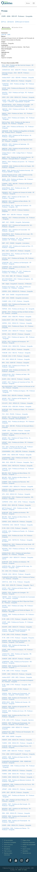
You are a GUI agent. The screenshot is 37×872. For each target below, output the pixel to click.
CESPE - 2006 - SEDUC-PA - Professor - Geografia (16, 825)
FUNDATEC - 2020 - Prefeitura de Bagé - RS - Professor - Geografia (18, 84)
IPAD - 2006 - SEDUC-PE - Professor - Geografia (16, 813)
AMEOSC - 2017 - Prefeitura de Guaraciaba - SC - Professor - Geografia (16, 230)
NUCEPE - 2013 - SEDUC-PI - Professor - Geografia (17, 330)
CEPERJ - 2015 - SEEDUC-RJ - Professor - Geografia (17, 291)
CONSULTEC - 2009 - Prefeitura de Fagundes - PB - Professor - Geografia (17, 654)
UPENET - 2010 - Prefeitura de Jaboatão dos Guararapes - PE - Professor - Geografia (18, 597)
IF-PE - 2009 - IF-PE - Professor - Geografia (14, 670)
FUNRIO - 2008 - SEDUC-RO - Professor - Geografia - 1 (18, 777)
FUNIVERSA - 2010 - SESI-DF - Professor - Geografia (17, 525)
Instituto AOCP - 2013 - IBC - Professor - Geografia (16, 320)
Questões (25, 851)
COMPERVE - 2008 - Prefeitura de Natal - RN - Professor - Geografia (18, 766)
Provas (24, 846)
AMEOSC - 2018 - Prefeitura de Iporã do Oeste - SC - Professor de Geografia (17, 149)
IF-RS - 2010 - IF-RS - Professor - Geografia (14, 528)
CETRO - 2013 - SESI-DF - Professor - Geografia (16, 334)
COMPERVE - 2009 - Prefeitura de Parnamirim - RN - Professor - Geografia (17, 662)
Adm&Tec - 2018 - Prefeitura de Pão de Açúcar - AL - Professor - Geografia (17, 136)
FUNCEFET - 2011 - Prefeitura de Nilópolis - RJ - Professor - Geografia (16, 434)
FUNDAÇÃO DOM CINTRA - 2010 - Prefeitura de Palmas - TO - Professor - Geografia (18, 577)
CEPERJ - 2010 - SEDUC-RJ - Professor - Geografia (17, 521)
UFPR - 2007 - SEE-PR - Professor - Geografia (15, 792)
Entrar (28, 3)
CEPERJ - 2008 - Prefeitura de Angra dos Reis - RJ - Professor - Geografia (17, 757)
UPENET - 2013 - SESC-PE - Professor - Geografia (16, 316)
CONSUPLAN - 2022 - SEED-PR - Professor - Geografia (18, 70)
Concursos (7, 846)
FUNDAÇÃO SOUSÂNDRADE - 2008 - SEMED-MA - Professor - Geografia (17, 762)
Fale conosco (8, 851)
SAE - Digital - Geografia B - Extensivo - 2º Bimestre (17, 283)
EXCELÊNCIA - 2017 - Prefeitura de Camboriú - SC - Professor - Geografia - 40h (17, 206)
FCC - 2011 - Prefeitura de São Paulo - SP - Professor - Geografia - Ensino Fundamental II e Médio (18, 447)
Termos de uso (27, 853)
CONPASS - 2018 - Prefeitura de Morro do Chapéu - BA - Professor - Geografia (18, 166)
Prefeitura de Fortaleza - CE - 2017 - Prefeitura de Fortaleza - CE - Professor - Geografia (16, 272)
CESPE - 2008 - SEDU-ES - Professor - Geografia (16, 750)
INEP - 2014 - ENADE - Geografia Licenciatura (15, 298)
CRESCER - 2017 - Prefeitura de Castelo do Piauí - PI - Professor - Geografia (17, 246)
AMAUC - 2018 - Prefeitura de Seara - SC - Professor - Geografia (17, 114)
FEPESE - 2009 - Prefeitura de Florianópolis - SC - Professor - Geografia (16, 698)
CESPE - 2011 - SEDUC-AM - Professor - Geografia (16, 454)
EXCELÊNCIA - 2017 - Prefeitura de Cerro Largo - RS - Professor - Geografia (17, 234)
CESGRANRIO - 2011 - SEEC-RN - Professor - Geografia (18, 451)
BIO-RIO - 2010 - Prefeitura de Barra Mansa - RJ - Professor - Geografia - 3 (16, 473)
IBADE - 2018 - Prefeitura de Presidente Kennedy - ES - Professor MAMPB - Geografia (18, 171)
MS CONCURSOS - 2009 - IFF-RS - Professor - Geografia (15, 689)
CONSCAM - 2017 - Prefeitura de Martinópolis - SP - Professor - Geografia (17, 263)
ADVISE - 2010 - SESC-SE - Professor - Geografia (16, 505)
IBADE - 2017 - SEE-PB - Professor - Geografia (15, 214)
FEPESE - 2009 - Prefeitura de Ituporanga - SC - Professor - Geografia (16, 646)
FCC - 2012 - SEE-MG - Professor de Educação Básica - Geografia (18, 426)
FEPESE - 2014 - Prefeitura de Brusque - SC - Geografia (18, 309)
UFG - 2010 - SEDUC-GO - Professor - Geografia (16, 494)
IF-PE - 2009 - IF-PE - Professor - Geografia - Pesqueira (18, 637)
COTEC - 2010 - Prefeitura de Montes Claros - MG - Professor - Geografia (17, 588)
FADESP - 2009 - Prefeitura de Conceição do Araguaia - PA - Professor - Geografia (18, 681)
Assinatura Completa (10, 842)
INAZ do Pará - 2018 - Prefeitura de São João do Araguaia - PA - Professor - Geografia (16, 123)
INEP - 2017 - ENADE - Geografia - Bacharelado (16, 222)
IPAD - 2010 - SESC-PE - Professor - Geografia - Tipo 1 (18, 462)
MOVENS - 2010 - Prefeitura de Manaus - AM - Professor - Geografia (18, 549)
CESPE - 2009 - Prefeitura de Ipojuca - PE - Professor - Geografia (17, 650)
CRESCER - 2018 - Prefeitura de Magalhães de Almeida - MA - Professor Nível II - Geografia (18, 131)
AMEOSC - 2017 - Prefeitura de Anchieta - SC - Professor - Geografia (18, 218)
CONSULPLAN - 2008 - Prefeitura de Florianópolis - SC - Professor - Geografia (18, 732)
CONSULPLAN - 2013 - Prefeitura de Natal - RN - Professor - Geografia (16, 375)
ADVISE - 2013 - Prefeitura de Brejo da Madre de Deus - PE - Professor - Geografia (18, 312)
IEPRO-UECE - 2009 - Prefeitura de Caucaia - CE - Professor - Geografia (16, 702)
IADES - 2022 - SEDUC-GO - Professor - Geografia (16, 81)
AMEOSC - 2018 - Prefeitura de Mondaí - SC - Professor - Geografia (18, 109)
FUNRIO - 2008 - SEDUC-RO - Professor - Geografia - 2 (18, 773)
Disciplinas (7, 849)
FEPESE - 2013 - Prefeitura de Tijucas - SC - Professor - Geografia (18, 326)
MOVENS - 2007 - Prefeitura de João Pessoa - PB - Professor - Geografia (16, 809)
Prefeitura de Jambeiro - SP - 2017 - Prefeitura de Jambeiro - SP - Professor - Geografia (16, 239)
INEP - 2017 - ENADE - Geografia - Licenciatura (15, 243)
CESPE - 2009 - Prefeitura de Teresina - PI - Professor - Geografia (18, 622)
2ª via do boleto (8, 840)
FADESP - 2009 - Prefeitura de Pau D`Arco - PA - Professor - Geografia (16, 716)
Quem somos (26, 849)
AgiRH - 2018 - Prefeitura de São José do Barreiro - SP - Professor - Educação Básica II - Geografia (18, 158)
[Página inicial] (6, 3)
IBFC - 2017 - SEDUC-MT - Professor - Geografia (16, 250)
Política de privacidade (29, 844)
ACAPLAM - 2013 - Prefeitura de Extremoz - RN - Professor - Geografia (16, 370)
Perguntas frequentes (29, 842)
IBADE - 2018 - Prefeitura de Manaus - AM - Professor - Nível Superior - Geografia (18, 180)
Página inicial (26, 840)
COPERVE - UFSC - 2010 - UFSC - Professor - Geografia (18, 502)
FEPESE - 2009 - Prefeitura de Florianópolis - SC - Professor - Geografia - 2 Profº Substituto (16, 630)
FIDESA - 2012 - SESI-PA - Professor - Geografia (16, 395)
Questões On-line (17, 27)
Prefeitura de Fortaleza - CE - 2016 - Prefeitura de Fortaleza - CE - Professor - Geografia (16, 287)
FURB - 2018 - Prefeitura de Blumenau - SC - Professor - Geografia (18, 127)
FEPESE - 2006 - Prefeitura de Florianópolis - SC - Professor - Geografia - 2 (16, 817)
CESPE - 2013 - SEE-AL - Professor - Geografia (15, 349)
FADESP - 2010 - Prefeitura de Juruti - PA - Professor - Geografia (17, 536)
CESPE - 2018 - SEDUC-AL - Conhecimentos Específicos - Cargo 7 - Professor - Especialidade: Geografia (18, 101)
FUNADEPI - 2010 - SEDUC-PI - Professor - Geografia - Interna (18, 558)
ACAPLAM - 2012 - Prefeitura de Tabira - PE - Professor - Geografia (18, 410)
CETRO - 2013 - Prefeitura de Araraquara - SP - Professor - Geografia (15, 342)
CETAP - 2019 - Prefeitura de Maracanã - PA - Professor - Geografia (18, 88)
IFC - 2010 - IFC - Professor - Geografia (13, 571)
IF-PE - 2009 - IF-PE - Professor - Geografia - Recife (17, 619)
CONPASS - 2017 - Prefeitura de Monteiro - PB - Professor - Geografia (16, 267)
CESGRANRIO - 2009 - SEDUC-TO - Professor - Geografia (16, 728)
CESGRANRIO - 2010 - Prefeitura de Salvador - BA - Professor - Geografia (17, 458)
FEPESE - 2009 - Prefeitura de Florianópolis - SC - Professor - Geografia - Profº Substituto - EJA (16, 723)
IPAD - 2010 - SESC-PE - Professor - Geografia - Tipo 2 (18, 585)
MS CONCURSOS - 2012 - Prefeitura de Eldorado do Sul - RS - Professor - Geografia (18, 387)
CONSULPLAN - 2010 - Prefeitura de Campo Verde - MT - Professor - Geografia (18, 545)
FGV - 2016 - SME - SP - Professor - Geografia (15, 276)
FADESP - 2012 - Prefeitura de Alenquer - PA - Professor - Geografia (18, 422)
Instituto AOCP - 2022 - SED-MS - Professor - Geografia (18, 77)
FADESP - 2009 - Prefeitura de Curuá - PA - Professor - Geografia (17, 711)
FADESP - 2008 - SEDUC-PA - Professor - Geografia (17, 739)
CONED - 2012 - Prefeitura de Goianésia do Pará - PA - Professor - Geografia (17, 382)
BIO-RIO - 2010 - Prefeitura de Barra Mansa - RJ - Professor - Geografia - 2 (16, 517)
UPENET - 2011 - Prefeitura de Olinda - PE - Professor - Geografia (18, 443)
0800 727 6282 (22, 869)
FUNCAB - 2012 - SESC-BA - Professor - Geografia (16, 406)
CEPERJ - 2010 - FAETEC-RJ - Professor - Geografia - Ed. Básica (17, 540)
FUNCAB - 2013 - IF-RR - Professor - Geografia (15, 356)
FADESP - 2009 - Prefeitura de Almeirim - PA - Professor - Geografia (18, 615)
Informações (6, 27)
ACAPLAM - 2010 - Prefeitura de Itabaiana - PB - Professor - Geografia (16, 562)
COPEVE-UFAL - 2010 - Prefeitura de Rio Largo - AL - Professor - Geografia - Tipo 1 (17, 567)
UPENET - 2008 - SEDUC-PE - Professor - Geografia (17, 789)
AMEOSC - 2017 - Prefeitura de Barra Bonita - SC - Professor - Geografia (16, 201)
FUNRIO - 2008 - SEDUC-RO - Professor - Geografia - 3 (18, 743)
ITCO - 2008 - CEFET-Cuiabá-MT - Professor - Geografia (18, 754)
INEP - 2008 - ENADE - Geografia (11, 736)
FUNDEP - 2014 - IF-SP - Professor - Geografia (15, 301)
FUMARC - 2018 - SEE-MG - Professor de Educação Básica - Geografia (17, 184)
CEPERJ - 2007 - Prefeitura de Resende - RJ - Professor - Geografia (18, 796)
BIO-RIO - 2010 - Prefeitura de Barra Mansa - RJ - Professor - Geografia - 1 (16, 478)
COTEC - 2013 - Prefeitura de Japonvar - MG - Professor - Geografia (18, 337)
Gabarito (11, 21)
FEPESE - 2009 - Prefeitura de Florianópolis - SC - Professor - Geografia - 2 (16, 666)
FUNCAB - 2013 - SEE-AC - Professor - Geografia (16, 352)
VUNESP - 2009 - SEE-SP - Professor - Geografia (16, 658)
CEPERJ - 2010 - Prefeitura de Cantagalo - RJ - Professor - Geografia (15, 593)
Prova (4, 21)
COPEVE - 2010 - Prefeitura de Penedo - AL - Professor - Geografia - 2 (18, 469)
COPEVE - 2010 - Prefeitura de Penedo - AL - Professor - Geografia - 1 (18, 531)
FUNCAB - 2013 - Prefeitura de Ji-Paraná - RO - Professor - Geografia (15, 366)
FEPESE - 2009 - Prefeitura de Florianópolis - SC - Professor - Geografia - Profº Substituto (16, 641)
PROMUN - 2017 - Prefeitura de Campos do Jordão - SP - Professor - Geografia (18, 193)
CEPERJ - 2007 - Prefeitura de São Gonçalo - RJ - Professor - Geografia (16, 804)
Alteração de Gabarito (22, 21)
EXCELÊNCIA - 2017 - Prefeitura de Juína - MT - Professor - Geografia (16, 188)
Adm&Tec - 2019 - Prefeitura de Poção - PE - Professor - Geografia (18, 93)
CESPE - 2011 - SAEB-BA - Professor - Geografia (16, 430)
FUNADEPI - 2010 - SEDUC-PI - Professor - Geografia (17, 486)
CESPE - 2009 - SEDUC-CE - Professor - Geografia (16, 674)
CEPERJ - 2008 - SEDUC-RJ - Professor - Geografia (17, 770)
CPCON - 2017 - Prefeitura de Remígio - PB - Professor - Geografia (18, 259)
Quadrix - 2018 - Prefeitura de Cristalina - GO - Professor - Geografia (18, 118)
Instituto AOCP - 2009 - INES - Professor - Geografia (17, 677)
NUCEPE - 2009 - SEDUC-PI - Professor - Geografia (17, 627)
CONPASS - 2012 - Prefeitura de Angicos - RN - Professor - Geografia (18, 391)
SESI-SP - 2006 (5, 34)
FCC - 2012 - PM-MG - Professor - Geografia (15, 414)
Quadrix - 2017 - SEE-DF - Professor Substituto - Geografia (16, 210)
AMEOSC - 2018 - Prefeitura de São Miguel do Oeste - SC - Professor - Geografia (17, 140)
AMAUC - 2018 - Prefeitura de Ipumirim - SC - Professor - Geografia (18, 162)
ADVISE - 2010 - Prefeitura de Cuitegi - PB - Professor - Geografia (18, 606)
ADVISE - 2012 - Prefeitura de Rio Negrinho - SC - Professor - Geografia (16, 399)
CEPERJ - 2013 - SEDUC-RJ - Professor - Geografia (17, 323)
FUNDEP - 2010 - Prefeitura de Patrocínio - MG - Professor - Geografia (16, 482)
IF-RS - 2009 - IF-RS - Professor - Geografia (14, 634)
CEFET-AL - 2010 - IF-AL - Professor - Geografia (16, 582)
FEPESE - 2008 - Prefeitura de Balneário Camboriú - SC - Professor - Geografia (18, 780)
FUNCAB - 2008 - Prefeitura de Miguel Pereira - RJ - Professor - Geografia (17, 746)
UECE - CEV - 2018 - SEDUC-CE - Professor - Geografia (18, 97)
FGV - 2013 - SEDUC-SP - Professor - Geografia (16, 359)
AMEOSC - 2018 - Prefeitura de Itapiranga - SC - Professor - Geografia (16, 144)
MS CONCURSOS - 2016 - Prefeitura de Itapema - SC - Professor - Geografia (18, 279)
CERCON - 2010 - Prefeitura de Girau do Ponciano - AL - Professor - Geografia (18, 490)
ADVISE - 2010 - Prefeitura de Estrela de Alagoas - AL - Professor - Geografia (17, 610)
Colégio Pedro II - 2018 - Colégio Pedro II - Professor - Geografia (17, 153)
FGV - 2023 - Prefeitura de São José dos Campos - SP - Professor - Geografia (18, 65)
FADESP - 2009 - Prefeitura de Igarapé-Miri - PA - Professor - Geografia (16, 707)
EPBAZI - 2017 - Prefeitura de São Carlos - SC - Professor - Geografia (15, 197)
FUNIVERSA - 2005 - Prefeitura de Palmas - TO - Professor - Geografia (16, 829)
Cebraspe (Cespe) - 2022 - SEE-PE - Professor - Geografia (16, 73)
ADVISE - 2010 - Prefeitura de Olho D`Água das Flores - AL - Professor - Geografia (18, 602)
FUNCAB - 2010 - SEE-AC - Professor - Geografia (16, 574)
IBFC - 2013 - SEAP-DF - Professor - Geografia (15, 362)
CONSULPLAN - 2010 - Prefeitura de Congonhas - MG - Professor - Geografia (18, 497)
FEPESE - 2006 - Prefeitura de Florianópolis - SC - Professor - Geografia (16, 821)
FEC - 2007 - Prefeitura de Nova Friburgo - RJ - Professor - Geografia (15, 800)
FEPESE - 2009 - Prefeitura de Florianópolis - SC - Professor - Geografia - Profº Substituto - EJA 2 (16, 694)
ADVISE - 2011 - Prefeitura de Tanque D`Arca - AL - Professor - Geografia (16, 438)
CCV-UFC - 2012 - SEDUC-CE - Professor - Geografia (17, 403)
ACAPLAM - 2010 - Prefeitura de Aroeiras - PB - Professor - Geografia (15, 513)
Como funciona (8, 844)
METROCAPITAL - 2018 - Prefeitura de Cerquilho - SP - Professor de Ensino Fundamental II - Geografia (18, 105)
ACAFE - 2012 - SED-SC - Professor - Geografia (16, 379)
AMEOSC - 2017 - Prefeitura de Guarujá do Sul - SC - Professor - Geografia (17, 226)
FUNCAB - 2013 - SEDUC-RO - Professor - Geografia (17, 346)
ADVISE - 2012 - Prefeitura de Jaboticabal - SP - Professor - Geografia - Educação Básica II (16, 417)
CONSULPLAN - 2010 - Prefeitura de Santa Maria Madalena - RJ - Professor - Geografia (16, 553)
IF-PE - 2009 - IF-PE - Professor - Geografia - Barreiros (18, 720)
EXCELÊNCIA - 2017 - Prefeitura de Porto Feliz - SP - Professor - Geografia (17, 254)
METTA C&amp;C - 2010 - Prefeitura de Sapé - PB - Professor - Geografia (17, 508)
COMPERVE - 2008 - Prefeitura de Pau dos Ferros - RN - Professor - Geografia (18, 785)
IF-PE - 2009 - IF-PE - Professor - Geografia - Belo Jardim (16, 685)
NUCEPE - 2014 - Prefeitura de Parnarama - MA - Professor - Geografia (16, 305)
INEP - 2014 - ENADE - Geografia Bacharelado (15, 294)
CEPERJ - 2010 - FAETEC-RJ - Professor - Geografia (17, 465)
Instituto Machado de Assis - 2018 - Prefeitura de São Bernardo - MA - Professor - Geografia (17, 175)
